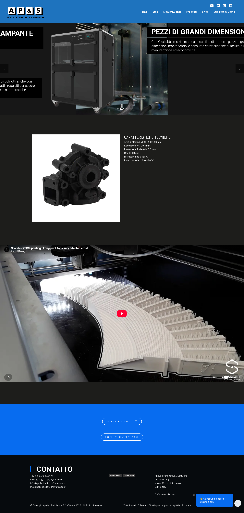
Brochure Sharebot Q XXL (122, 437)
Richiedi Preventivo (119, 421)
